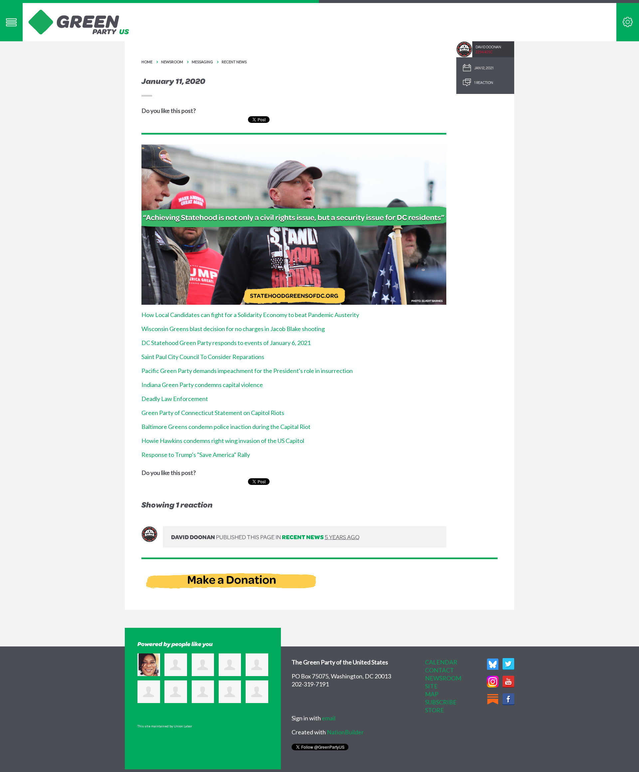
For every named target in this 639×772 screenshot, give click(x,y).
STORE (434, 710)
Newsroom (172, 62)
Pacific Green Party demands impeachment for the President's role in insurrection (247, 370)
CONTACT (439, 670)
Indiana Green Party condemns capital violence (202, 384)
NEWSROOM (443, 678)
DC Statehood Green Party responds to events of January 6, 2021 (226, 342)
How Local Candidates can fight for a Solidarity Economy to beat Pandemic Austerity (250, 314)
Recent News (234, 62)
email (328, 718)
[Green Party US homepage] (78, 21)
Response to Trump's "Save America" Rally (195, 454)
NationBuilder (345, 732)
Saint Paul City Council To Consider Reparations (202, 356)
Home (146, 62)
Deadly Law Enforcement (174, 398)
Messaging (202, 62)
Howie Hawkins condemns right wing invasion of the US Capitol (222, 440)
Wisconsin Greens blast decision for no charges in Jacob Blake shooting (233, 328)
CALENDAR (441, 662)
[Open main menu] (11, 22)
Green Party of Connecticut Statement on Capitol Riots (212, 412)
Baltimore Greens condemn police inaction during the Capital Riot (226, 426)
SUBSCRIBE (441, 702)
